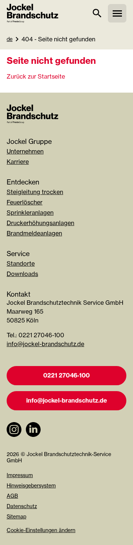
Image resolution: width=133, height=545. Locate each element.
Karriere (18, 161)
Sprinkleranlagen (30, 212)
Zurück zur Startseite (36, 76)
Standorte (21, 263)
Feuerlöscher (24, 202)
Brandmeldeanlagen (34, 233)
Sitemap (16, 516)
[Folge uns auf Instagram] (14, 440)
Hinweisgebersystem (31, 485)
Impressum (20, 475)
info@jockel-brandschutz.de (45, 344)
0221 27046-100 (66, 375)
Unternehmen (25, 151)
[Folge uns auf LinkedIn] (33, 440)
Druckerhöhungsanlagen (40, 223)
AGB (12, 496)
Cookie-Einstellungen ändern (41, 530)
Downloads (22, 273)
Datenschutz (22, 506)
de (10, 39)
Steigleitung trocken (35, 192)
